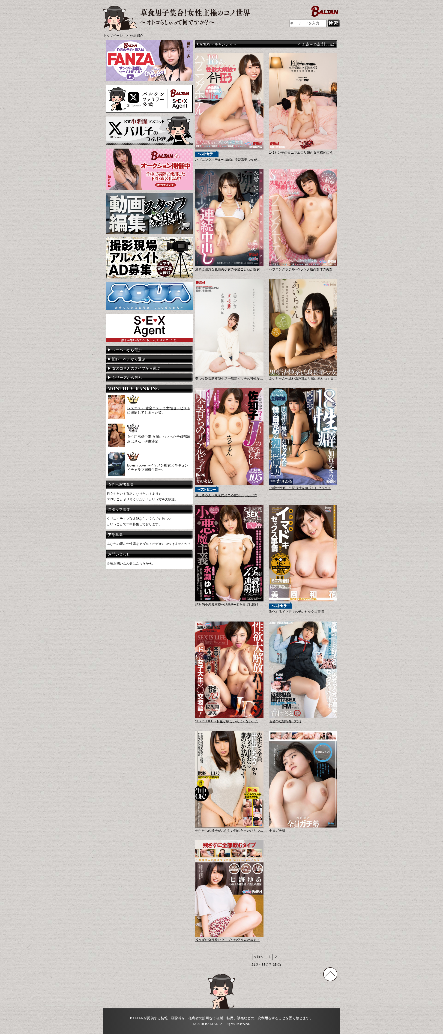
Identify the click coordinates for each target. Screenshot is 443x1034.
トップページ (113, 35)
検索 (334, 23)
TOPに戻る (330, 974)
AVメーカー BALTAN (176, 18)
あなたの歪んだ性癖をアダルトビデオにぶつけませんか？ (149, 544)
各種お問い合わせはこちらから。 (131, 563)
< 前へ (258, 957)
